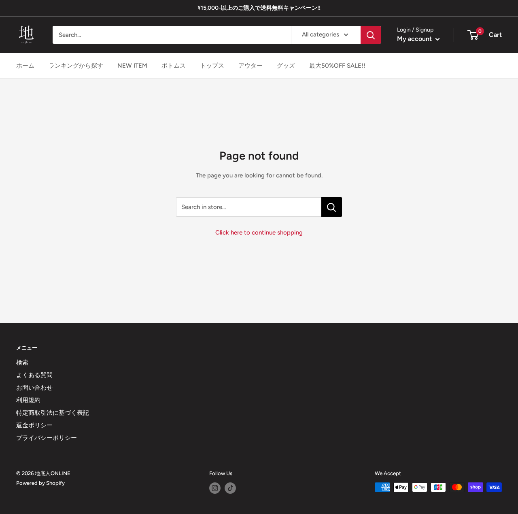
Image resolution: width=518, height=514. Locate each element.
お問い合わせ (34, 387)
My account (415, 39)
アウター (250, 65)
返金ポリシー (34, 425)
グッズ (286, 65)
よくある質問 (34, 375)
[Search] (371, 35)
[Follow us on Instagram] (215, 488)
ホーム (25, 65)
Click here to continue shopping (259, 232)
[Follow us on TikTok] (230, 488)
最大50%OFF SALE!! (337, 65)
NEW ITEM (132, 65)
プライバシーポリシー (46, 437)
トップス (212, 65)
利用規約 (28, 400)
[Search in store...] (331, 207)
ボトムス (173, 65)
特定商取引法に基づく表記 (52, 412)
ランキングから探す (76, 65)
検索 (22, 362)
